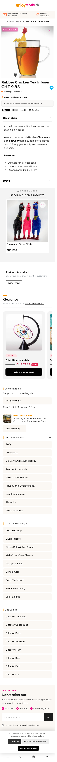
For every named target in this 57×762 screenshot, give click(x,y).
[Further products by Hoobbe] (52, 88)
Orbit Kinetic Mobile (17, 360)
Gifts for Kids (13, 658)
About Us (11, 502)
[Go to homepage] (27, 5)
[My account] (47, 757)
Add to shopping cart (24, 372)
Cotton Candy (14, 530)
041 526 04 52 (13, 400)
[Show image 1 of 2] (15, 75)
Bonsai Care (12, 571)
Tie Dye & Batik (14, 563)
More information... (36, 736)
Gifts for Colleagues (17, 625)
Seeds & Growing (15, 588)
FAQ (8, 444)
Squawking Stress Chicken (20, 244)
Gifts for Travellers (16, 616)
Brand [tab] (6, 180)
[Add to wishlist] (48, 30)
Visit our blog (13, 428)
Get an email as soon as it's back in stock (24, 103)
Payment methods (16, 469)
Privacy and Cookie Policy (20, 485)
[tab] (27, 118)
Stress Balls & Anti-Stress (20, 547)
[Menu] (7, 757)
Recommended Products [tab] (27, 195)
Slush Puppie (13, 538)
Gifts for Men (13, 674)
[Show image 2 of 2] (20, 75)
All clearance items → (34, 303)
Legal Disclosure (15, 494)
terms (36, 725)
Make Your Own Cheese (19, 555)
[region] (27, 52)
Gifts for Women (15, 641)
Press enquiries (14, 510)
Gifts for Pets (13, 633)
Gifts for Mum (13, 649)
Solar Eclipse (13, 596)
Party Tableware (15, 580)
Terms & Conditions (17, 477)
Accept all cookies (28, 748)
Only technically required (35, 741)
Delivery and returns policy (21, 460)
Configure (14, 741)
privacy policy (22, 725)
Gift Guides (11, 609)
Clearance (10, 299)
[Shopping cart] (33, 757)
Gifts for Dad (13, 666)
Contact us (12, 452)
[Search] (20, 757)
